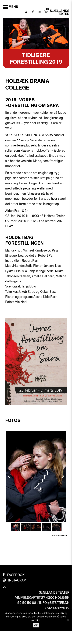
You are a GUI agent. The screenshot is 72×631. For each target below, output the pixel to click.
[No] (67, 620)
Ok (36, 625)
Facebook (16, 575)
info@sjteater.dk (54, 603)
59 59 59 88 (26, 603)
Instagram (17, 580)
